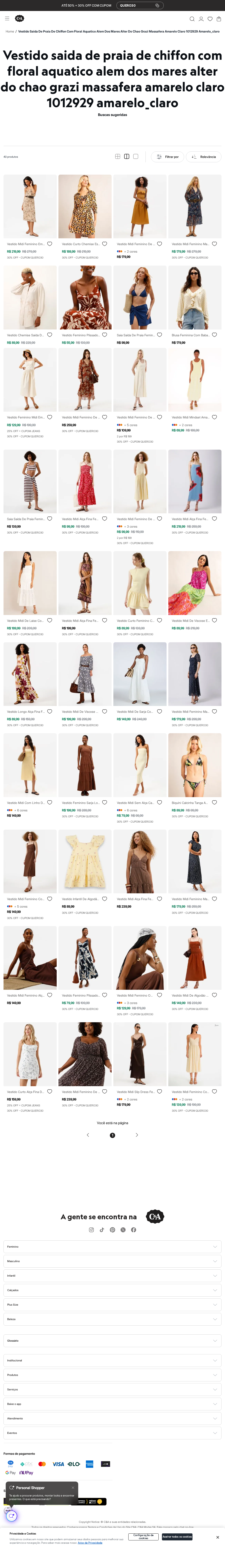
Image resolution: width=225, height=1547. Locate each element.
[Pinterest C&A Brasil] (112, 1230)
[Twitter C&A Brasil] (123, 1230)
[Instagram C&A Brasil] (91, 1230)
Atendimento (15, 1418)
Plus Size (12, 1304)
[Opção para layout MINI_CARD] (117, 157)
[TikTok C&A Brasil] (102, 1230)
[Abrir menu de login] (201, 19)
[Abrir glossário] (118, 1340)
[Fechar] (218, 1537)
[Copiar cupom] (157, 5)
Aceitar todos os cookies (177, 1536)
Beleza (11, 1319)
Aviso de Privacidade (90, 1543)
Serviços (12, 1389)
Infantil (11, 1275)
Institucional (14, 1360)
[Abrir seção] (120, 1246)
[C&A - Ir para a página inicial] (19, 18)
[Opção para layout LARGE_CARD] (135, 157)
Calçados (12, 1290)
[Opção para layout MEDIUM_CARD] (126, 157)
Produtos (12, 1375)
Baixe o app (14, 1404)
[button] (192, 19)
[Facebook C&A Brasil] (133, 1230)
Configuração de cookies (143, 1537)
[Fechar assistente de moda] (73, 1487)
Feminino (12, 1246)
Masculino (13, 1261)
